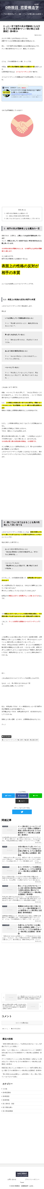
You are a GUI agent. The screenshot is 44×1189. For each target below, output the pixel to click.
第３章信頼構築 (8, 1111)
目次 (19, 210)
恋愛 (27, 740)
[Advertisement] (22, 182)
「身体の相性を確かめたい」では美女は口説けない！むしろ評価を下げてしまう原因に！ (22, 1045)
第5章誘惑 (6, 1096)
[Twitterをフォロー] (22, 812)
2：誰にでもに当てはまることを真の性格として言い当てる (22, 218)
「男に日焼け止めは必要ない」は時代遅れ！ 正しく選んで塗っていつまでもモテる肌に (22, 1075)
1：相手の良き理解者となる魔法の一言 (16, 213)
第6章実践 (6, 1100)
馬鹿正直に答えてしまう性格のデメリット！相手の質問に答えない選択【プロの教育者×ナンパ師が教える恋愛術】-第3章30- (22, 1069)
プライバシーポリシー (32, 1179)
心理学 (21, 740)
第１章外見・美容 (8, 1103)
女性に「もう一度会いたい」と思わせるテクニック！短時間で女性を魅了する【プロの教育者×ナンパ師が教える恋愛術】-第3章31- (22, 1052)
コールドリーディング (10, 740)
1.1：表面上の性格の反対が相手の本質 (17, 216)
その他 (5, 1089)
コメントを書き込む (22, 1023)
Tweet (22, 1182)
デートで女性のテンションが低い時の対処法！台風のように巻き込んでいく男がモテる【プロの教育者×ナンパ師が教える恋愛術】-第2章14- (22, 1061)
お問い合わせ (12, 1179)
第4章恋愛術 (7, 736)
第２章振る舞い (8, 1107)
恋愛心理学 (35, 740)
